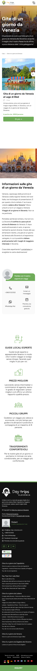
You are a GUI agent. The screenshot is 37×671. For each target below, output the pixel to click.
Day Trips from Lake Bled (10, 576)
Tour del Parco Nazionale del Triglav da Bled (13, 588)
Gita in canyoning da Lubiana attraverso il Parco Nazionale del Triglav (18, 599)
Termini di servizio (10, 655)
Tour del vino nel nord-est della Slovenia (13, 628)
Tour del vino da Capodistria (9, 571)
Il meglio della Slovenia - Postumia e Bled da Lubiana (16, 596)
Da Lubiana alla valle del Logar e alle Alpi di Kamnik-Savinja (17, 607)
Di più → (18, 119)
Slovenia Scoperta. (12, 514)
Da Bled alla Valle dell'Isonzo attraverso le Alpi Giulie (16, 581)
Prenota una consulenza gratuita (27, 306)
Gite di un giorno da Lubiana (12, 593)
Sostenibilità (16, 657)
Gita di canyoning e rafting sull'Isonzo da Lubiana (15, 621)
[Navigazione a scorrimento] (34, 3)
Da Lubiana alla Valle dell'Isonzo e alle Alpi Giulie (15, 614)
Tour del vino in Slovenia (8, 626)
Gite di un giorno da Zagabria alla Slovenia (16, 642)
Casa (3, 53)
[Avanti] (33, 74)
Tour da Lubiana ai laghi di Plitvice (11, 609)
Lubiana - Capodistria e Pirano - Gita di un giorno (15, 605)
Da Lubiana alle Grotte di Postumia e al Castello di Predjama (18, 612)
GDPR (17, 655)
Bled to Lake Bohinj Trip (8, 579)
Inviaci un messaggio (27, 292)
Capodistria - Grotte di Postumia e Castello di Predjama (17, 568)
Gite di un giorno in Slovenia (20, 510)
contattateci (26, 249)
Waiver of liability (25, 657)
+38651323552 (10, 292)
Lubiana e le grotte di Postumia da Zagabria (13, 644)
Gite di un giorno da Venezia (12, 634)
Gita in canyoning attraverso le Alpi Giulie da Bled (15, 583)
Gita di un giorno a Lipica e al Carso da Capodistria (15, 566)
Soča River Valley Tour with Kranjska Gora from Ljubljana (17, 624)
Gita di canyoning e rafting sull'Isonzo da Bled (14, 586)
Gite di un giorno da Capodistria (13, 563)
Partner (9, 657)
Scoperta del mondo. (23, 516)
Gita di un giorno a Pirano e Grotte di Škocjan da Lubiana (17, 619)
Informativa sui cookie (27, 655)
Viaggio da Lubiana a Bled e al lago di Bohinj (13, 602)
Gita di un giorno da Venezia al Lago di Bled (13, 636)
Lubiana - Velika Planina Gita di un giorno (13, 617)
